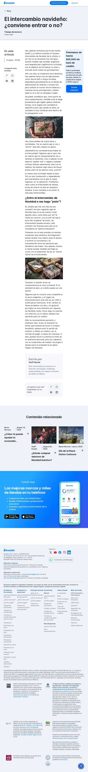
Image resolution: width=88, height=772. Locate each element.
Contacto (74, 605)
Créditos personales (8, 663)
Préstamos (7, 623)
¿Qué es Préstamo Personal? (10, 596)
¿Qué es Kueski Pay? (49, 597)
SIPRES (68, 727)
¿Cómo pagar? (9, 603)
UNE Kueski (75, 603)
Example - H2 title (13, 60)
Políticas (74, 623)
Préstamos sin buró (9, 631)
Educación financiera (74, 599)
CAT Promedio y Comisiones (77, 594)
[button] (82, 3)
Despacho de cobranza (76, 609)
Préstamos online (10, 645)
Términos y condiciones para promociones (10, 617)
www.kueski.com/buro (20, 697)
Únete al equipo (63, 599)
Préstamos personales (8, 636)
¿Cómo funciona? (10, 600)
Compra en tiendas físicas (49, 612)
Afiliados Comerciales (75, 619)
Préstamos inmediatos (8, 641)
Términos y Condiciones (34, 725)
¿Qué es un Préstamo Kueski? (37, 594)
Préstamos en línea (9, 626)
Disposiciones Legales (62, 612)
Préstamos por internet (9, 653)
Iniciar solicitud (74, 88)
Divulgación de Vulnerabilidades (77, 614)
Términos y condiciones (8, 611)
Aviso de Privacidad (61, 607)
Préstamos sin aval (9, 648)
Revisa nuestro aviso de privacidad (65, 738)
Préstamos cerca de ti (10, 658)
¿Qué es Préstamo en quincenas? (23, 596)
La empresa (61, 593)
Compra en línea (50, 608)
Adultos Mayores (77, 625)
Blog (59, 596)
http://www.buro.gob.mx (21, 695)
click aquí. (64, 759)
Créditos (7, 667)
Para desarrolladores (49, 630)
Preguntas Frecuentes (8, 606)
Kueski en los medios (62, 602)
